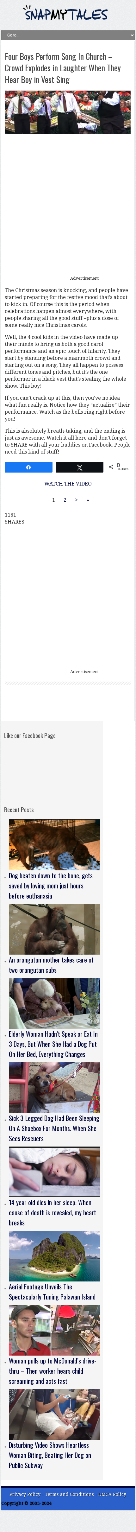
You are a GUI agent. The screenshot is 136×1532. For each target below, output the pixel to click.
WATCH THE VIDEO (68, 484)
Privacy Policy (24, 1494)
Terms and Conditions (70, 1494)
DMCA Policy (112, 1494)
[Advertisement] (68, 205)
